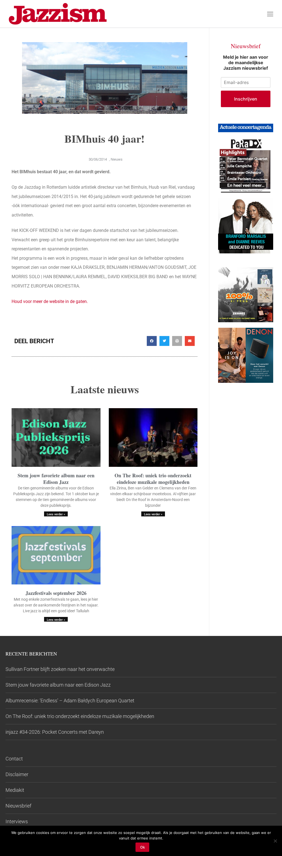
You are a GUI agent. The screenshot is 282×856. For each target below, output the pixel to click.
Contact (14, 759)
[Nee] (275, 841)
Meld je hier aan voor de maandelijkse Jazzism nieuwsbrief (245, 62)
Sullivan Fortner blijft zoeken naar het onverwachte (60, 669)
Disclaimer (17, 774)
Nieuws (117, 159)
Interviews (17, 821)
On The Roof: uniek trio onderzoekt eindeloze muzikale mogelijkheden (153, 478)
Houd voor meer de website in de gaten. (50, 301)
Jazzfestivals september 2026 (56, 593)
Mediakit (15, 790)
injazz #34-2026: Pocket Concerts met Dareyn (55, 732)
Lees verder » (56, 514)
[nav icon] (270, 14)
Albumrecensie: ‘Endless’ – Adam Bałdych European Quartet (70, 700)
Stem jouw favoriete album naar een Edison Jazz (56, 478)
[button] (152, 341)
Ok (142, 847)
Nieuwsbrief (18, 806)
